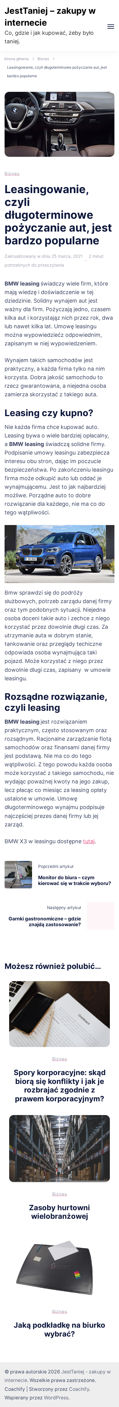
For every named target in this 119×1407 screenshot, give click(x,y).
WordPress (56, 1398)
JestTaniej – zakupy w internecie (50, 16)
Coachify (79, 1389)
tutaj (89, 841)
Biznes (12, 173)
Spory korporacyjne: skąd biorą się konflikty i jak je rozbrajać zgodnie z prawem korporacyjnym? (60, 1085)
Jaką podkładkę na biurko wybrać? (59, 1329)
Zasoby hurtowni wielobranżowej (59, 1212)
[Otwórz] (110, 26)
